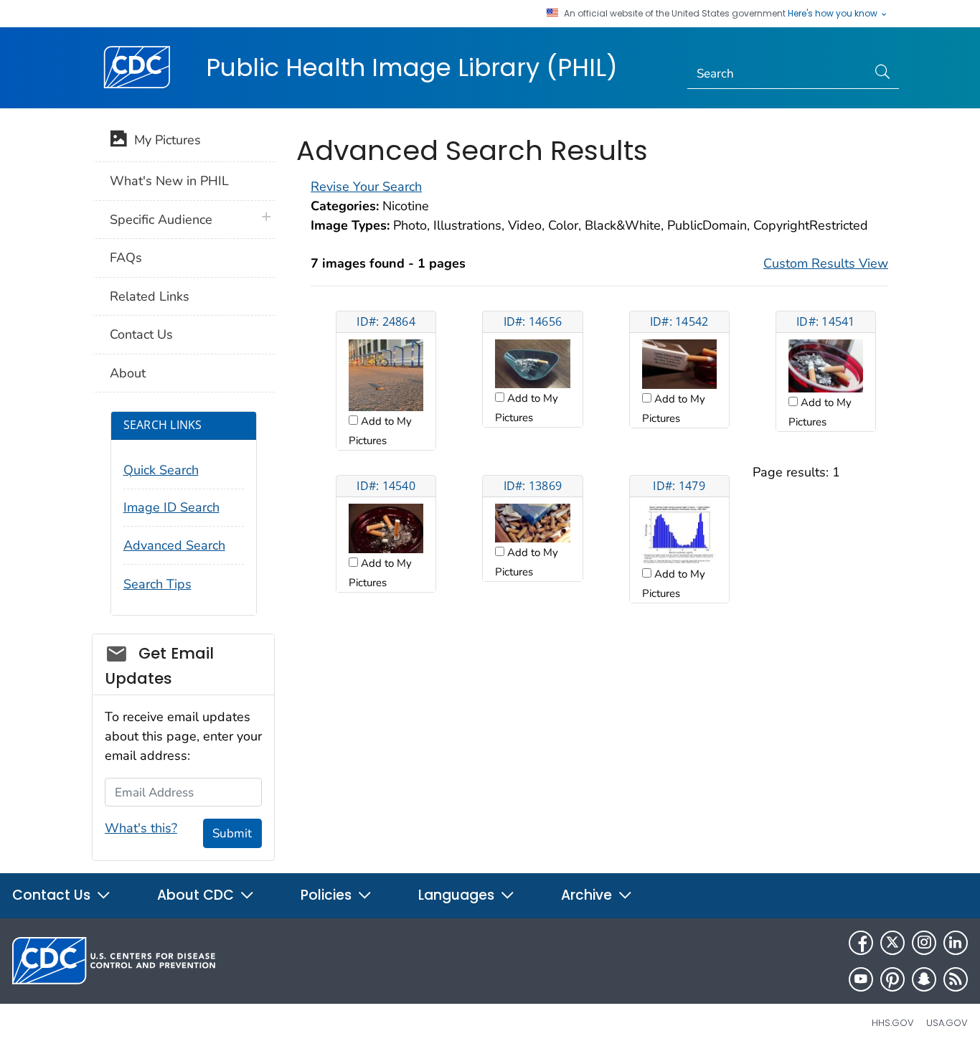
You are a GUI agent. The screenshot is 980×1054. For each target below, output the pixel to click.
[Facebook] (861, 943)
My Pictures (164, 140)
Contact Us (141, 334)
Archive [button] (588, 895)
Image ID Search (171, 507)
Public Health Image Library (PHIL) (412, 67)
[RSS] (955, 979)
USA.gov (947, 1023)
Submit (232, 833)
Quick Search (161, 470)
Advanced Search (174, 545)
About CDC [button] (197, 895)
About (128, 373)
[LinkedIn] (955, 943)
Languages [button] (458, 895)
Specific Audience (161, 219)
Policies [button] (328, 895)
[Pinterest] (892, 979)
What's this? (141, 828)
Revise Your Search (366, 186)
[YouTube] (861, 979)
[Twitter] (892, 943)
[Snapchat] (924, 979)
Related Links (149, 296)
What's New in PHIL (169, 180)
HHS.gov (893, 1023)
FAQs (126, 257)
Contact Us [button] (53, 895)
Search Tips (157, 584)
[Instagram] (924, 943)
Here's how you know (834, 14)
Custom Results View (825, 263)
